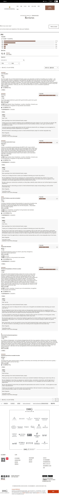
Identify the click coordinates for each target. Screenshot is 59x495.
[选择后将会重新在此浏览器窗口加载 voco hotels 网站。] (26, 427)
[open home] (2, 403)
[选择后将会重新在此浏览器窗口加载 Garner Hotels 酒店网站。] (44, 435)
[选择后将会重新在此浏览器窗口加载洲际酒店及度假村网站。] (29, 418)
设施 (21, 6)
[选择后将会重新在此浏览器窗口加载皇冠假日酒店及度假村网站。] (14, 435)
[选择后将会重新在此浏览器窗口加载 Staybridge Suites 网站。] (29, 443)
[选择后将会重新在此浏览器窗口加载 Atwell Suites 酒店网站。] (22, 443)
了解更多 (44, 479)
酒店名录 (30, 461)
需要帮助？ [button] (5, 1)
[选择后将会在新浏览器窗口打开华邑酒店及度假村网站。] (38, 427)
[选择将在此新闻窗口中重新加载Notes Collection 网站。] (20, 427)
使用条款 (16, 462)
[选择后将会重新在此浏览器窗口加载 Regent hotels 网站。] (22, 418)
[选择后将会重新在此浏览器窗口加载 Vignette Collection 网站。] (37, 418)
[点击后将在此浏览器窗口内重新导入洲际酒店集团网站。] (29, 410)
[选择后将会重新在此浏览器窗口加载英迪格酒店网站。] (13, 427)
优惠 (39, 6)
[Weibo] (7, 458)
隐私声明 (38, 492)
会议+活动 (34, 6)
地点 (29, 6)
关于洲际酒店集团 (46, 459)
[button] (56, 1)
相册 (18, 9)
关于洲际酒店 (17, 458)
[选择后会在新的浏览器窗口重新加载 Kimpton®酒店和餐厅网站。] (44, 418)
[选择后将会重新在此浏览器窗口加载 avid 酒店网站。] (14, 443)
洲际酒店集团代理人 (46, 461)
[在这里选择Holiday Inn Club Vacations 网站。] (37, 443)
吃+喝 (25, 6)
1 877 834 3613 (14, 476)
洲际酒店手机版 (17, 460)
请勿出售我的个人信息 (47, 465)
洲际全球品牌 (31, 457)
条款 (28, 491)
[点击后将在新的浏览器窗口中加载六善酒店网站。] (14, 418)
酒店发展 (30, 459)
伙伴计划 (44, 457)
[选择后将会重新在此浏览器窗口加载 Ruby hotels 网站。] (32, 427)
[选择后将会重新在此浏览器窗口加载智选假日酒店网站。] (29, 435)
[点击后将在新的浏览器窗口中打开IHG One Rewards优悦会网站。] (29, 449)
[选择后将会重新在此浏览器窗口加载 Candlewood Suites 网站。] (44, 443)
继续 (53, 491)
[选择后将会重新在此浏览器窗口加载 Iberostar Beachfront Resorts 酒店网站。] (45, 427)
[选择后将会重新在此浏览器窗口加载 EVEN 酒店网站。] (22, 435)
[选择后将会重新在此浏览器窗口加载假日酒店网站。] (37, 435)
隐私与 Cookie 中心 (46, 463)
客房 (18, 6)
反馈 (44, 467)
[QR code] (3, 459)
